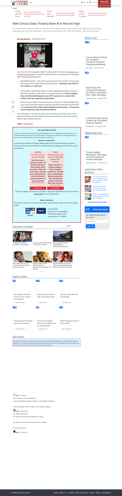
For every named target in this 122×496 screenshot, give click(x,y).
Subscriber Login (104, 5)
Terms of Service (22, 345)
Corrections (106, 493)
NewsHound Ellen (91, 163)
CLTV (31, 3)
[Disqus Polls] (46, 369)
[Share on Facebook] (13, 102)
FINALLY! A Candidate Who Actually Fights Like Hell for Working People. (101, 196)
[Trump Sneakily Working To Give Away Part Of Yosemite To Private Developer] (97, 143)
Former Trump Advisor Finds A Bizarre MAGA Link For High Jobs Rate (46, 323)
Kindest (30, 215)
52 (37, 281)
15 (60, 281)
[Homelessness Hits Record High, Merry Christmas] (23, 312)
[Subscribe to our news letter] (93, 2)
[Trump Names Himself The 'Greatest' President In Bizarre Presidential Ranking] (97, 48)
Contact (71, 493)
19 (60, 307)
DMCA (98, 493)
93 (86, 72)
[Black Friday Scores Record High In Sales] (70, 312)
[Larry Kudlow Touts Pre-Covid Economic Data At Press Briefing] (23, 286)
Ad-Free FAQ (38, 194)
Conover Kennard (91, 98)
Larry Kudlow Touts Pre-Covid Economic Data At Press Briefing (22, 296)
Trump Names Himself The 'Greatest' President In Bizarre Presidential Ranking (96, 61)
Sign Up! (90, 226)
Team (56, 493)
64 (86, 103)
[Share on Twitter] (13, 107)
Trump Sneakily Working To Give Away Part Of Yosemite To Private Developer (96, 156)
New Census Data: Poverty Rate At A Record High (46, 23)
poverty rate (28, 124)
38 (86, 137)
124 (86, 42)
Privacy (91, 493)
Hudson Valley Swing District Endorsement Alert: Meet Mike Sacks (100, 188)
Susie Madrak (24, 39)
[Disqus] (46, 413)
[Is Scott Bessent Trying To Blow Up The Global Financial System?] (97, 109)
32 (13, 111)
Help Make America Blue (97, 202)
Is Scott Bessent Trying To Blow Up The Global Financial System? (96, 120)
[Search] (96, 2)
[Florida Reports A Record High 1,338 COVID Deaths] (47, 286)
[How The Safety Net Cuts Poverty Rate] (70, 286)
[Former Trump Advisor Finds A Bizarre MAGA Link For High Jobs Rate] (47, 312)
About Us (63, 493)
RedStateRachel (90, 126)
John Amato (89, 68)
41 (14, 307)
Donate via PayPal (41, 211)
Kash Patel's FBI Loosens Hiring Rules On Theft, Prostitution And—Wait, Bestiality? (96, 91)
